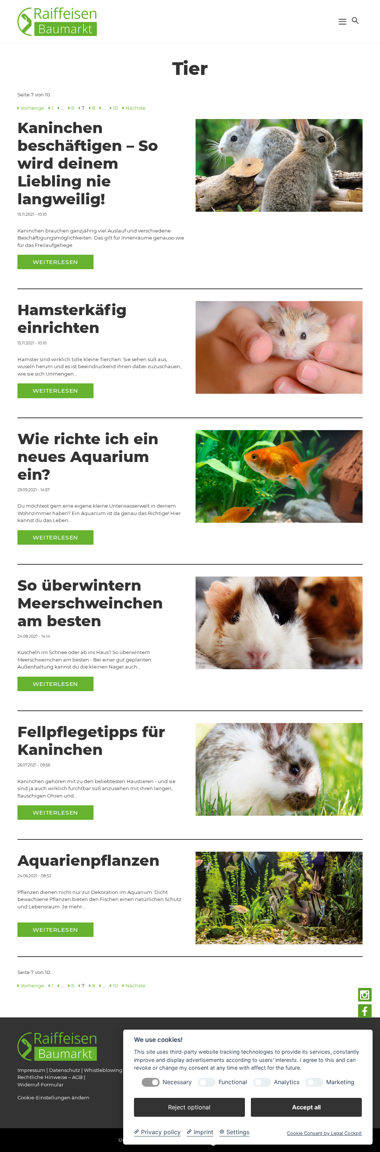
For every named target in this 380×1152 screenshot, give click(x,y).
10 (115, 108)
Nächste (135, 108)
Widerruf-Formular (40, 1084)
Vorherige (32, 108)
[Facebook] (365, 1011)
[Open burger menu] (342, 21)
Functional (233, 1082)
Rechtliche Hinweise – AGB (50, 1077)
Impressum (31, 1070)
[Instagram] (365, 995)
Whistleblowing (103, 1070)
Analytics (286, 1082)
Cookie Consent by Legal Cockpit (324, 1133)
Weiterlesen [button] (55, 261)
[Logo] (57, 21)
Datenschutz (64, 1070)
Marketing (340, 1082)
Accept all (306, 1107)
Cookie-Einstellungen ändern (53, 1097)
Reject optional (189, 1107)
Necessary (177, 1082)
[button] (354, 20)
